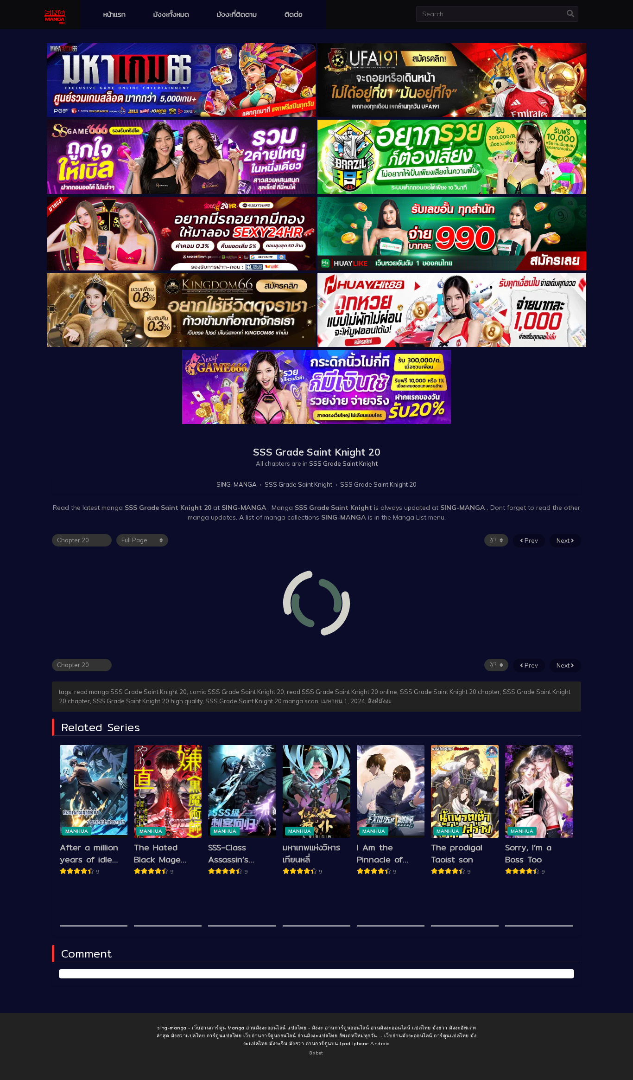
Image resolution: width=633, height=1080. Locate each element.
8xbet (316, 1053)
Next (564, 540)
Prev (530, 540)
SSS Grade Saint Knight (343, 463)
